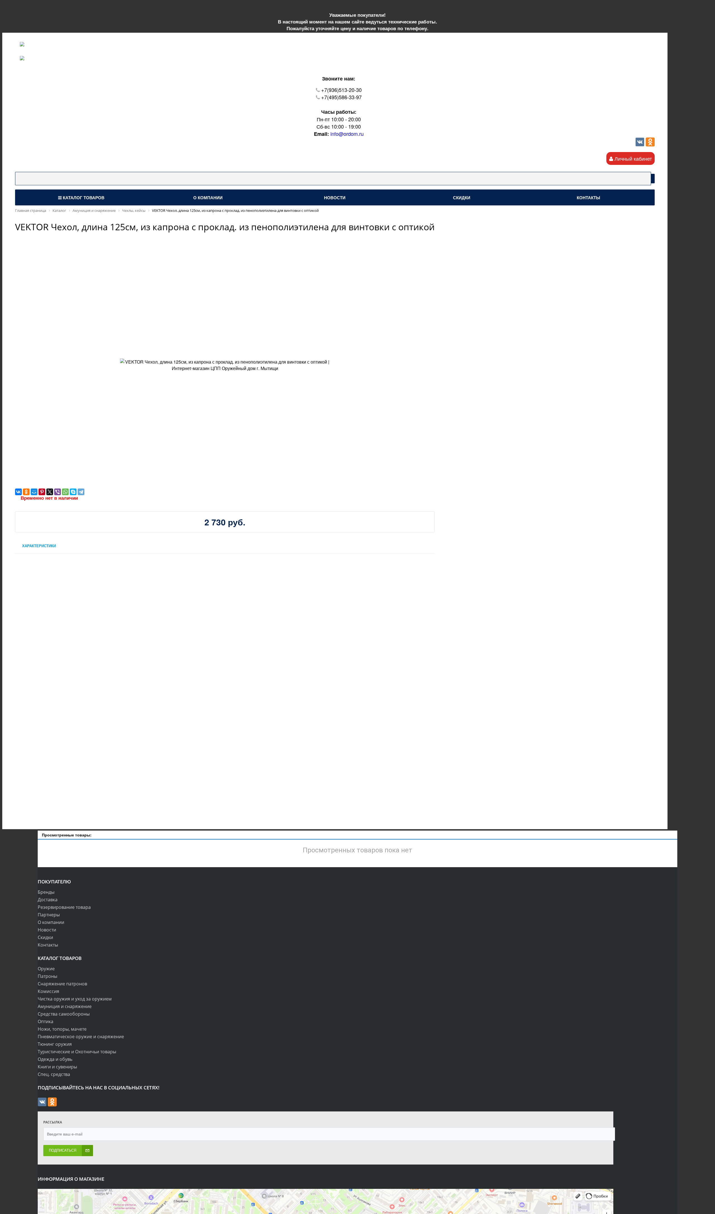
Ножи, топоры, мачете (62, 1029)
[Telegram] (81, 492)
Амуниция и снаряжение (65, 1006)
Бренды (46, 892)
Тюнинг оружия (55, 1044)
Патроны (47, 976)
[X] (49, 492)
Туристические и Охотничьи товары (77, 1052)
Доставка (48, 900)
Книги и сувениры (57, 1067)
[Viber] (57, 492)
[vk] (639, 144)
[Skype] (73, 492)
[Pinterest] (42, 492)
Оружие (46, 969)
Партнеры (49, 915)
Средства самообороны (64, 1014)
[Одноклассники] (650, 144)
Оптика (45, 1021)
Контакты (48, 945)
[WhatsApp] (65, 492)
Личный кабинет (632, 158)
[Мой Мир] (34, 492)
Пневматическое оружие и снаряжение (81, 1036)
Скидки (45, 937)
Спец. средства (54, 1074)
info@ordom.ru (347, 133)
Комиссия (48, 991)
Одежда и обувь (55, 1059)
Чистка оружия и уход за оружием (75, 999)
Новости (47, 930)
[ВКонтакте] (18, 492)
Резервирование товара (64, 907)
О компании (51, 922)
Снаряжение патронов (62, 984)
